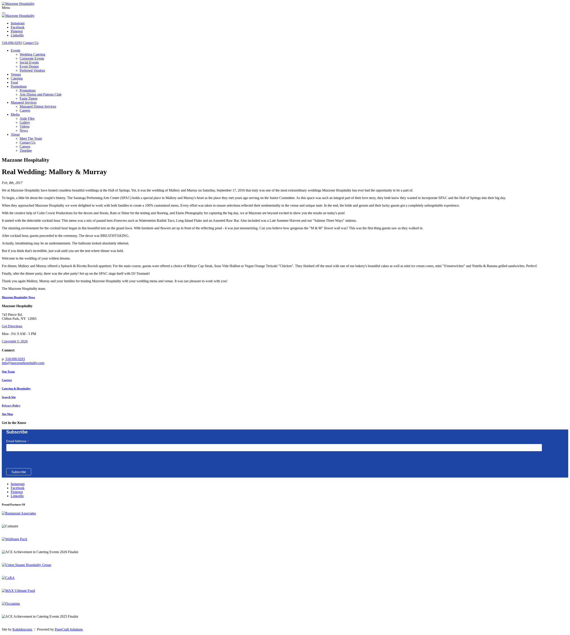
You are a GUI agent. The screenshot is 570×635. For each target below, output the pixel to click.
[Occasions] (11, 603)
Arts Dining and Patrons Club (40, 94)
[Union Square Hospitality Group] (26, 565)
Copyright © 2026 (15, 341)
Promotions (19, 86)
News (24, 130)
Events (15, 50)
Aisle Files (27, 118)
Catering (17, 78)
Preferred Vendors (32, 70)
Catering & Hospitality (16, 388)
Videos (24, 126)
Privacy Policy (11, 405)
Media (15, 114)
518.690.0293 (15, 359)
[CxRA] (8, 578)
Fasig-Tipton (28, 98)
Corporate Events (32, 58)
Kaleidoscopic (22, 629)
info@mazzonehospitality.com (23, 363)
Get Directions (12, 326)
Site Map (7, 414)
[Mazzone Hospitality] (18, 4)
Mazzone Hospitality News (18, 297)
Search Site (9, 397)
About (15, 134)
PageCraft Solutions (69, 629)
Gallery (25, 122)
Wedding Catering (32, 54)
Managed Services (24, 102)
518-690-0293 (12, 43)
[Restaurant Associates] (19, 513)
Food (14, 82)
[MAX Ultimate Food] (18, 591)
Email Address (17, 441)
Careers (25, 110)
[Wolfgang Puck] (14, 539)
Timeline (26, 150)
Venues (16, 74)
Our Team (8, 371)
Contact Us (31, 43)
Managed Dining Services (38, 106)
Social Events (29, 62)
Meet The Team (31, 138)
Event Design (29, 66)
